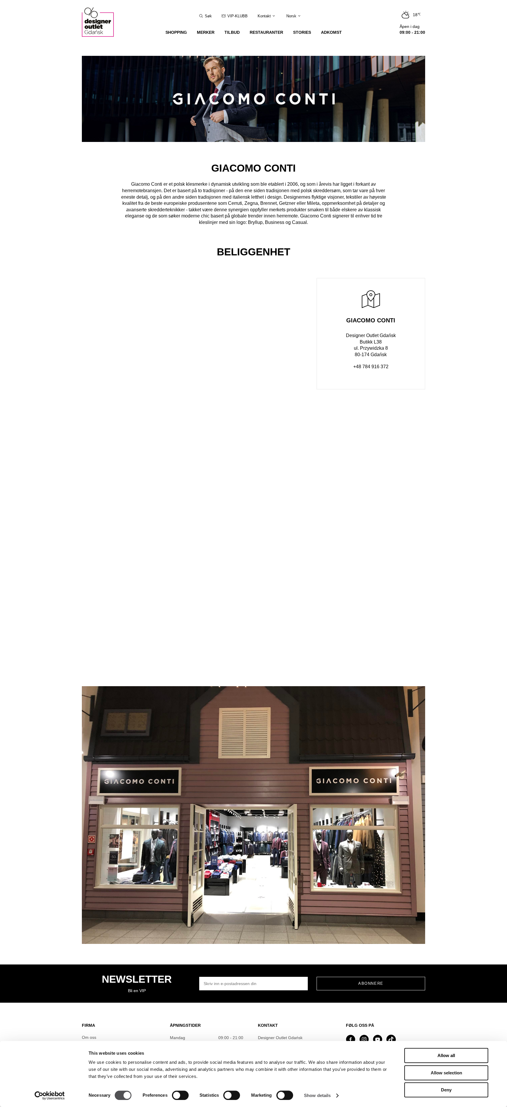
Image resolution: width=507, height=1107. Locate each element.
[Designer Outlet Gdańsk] (101, 18)
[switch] (180, 1095)
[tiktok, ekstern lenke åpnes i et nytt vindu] (391, 1040)
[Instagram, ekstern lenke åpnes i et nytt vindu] (364, 1040)
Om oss (89, 1037)
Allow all (446, 1055)
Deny (446, 1089)
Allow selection (446, 1072)
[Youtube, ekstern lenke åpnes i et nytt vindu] (377, 1040)
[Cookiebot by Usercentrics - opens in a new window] (49, 1095)
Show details (317, 1095)
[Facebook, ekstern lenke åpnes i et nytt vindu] (350, 1040)
